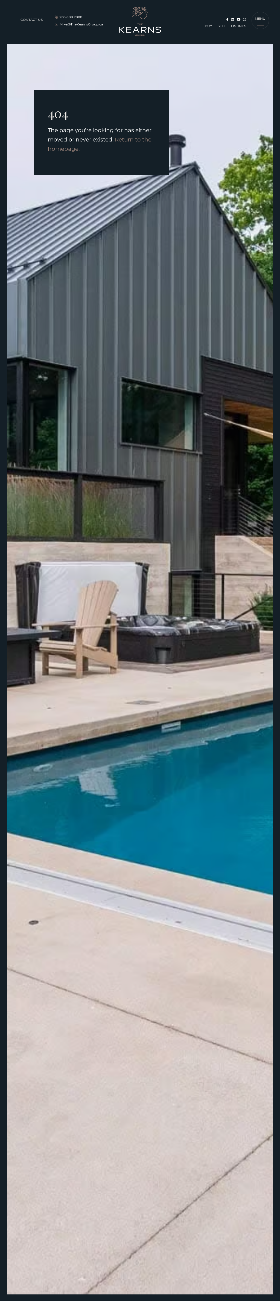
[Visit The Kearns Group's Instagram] (244, 19)
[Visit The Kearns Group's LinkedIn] (232, 19)
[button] (260, 20)
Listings (238, 26)
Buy (208, 26)
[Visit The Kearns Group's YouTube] (239, 19)
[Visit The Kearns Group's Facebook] (227, 19)
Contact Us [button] (32, 19)
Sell (222, 26)
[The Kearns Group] (140, 20)
